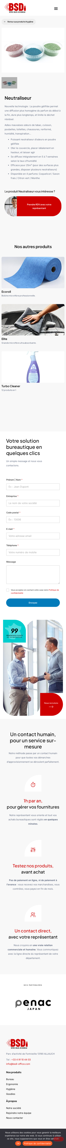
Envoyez (33, 602)
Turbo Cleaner (11, 386)
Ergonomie (12, 1084)
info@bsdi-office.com (18, 1063)
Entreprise (12, 496)
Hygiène (10, 1089)
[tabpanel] (33, 52)
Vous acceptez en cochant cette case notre (35, 591)
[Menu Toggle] (56, 7)
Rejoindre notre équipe (18, 1113)
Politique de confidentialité (37, 1143)
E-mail (10, 529)
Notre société (13, 1108)
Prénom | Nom (14, 479)
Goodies (10, 1093)
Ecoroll (6, 291)
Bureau (10, 1079)
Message (11, 561)
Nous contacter (14, 1117)
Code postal (13, 512)
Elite (4, 339)
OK (18, 1143)
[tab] (9, 82)
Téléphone (12, 545)
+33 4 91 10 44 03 (21, 1059)
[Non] (58, 1139)
